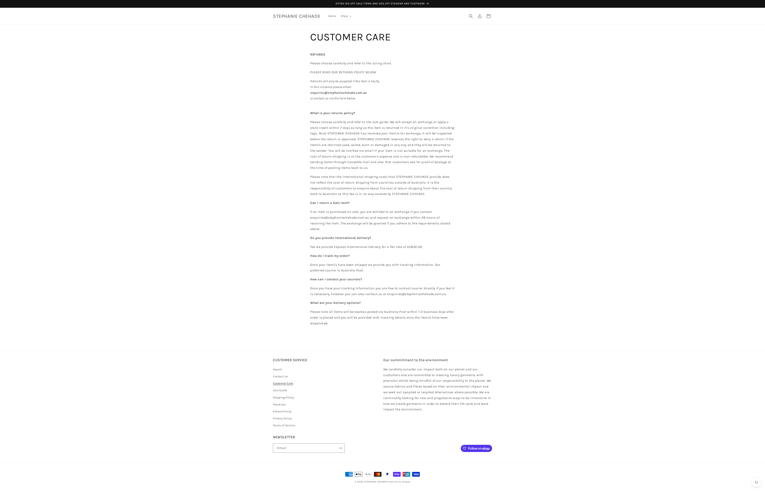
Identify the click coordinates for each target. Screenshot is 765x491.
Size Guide (280, 390)
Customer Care (283, 383)
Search (277, 369)
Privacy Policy (282, 418)
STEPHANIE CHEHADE (375, 481)
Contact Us (280, 376)
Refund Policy (282, 411)
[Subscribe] (340, 448)
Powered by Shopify (399, 481)
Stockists (279, 404)
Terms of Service (284, 425)
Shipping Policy (283, 397)
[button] (345, 16)
